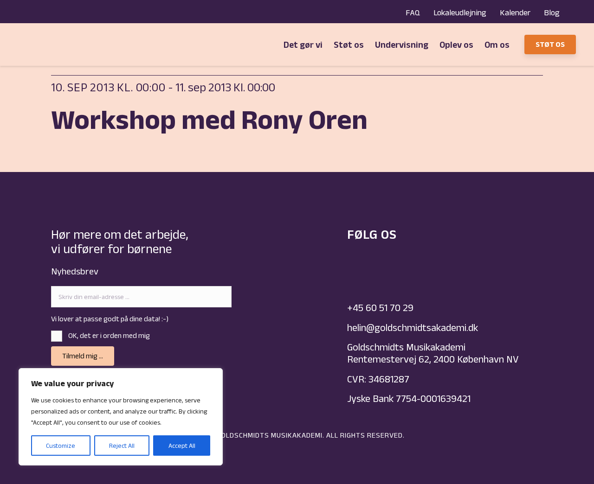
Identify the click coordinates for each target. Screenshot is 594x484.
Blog (552, 12)
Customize (60, 445)
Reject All (122, 445)
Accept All (181, 445)
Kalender (515, 12)
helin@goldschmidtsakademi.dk (413, 327)
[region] (121, 416)
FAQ (413, 12)
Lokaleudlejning (459, 12)
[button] (82, 356)
